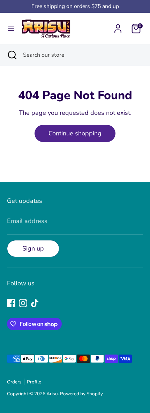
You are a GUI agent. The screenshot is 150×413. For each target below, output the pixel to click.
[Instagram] (23, 303)
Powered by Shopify (81, 393)
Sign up (33, 248)
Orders (14, 382)
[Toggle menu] (11, 28)
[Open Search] (11, 55)
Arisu (52, 393)
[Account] (118, 26)
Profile (34, 382)
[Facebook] (11, 303)
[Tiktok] (35, 303)
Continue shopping (75, 133)
